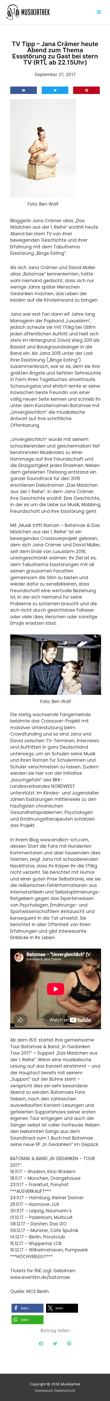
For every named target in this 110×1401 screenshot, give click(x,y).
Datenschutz (64, 1390)
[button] (23, 90)
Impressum (44, 1390)
